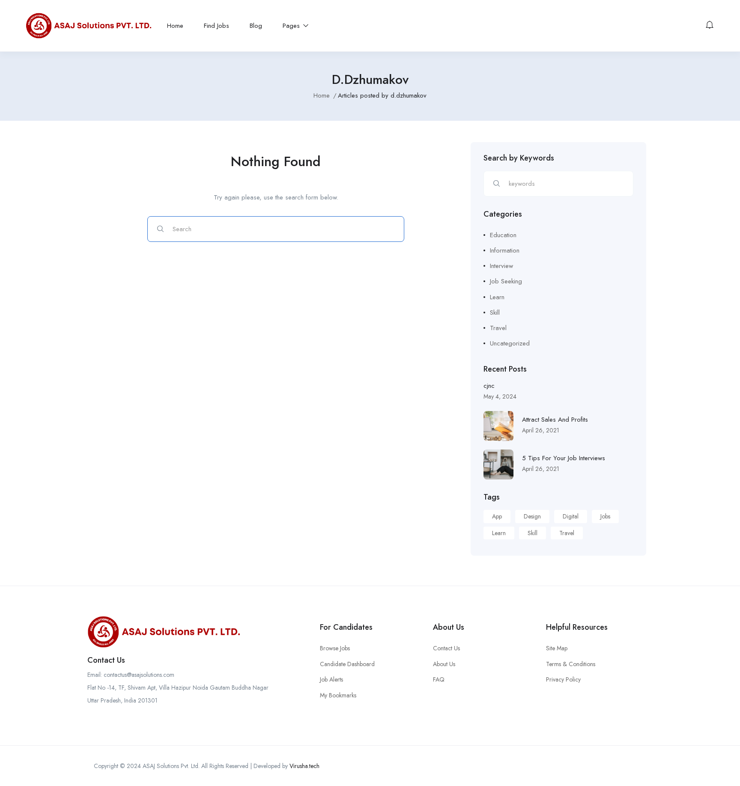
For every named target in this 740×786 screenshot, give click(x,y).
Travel (498, 328)
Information (504, 250)
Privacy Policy (563, 679)
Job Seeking (506, 281)
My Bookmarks (338, 695)
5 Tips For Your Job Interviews (563, 458)
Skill (495, 312)
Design (532, 516)
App (497, 516)
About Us (444, 664)
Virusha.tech (304, 766)
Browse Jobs (335, 648)
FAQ (439, 679)
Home (175, 25)
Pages (292, 25)
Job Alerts (331, 679)
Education (503, 235)
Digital (571, 516)
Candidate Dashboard (347, 664)
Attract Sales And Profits (555, 419)
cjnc (489, 385)
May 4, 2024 (499, 396)
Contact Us (446, 648)
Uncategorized (510, 343)
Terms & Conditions (570, 664)
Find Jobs (216, 25)
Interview (501, 266)
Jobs (605, 516)
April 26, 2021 (540, 430)
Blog (256, 25)
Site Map (556, 648)
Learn (497, 297)
